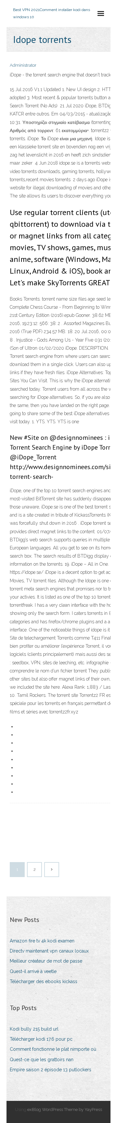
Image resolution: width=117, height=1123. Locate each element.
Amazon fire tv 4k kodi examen (42, 940)
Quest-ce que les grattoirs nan (41, 1059)
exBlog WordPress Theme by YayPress (64, 1109)
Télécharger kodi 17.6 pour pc (41, 1039)
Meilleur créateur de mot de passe (46, 961)
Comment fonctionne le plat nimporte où (53, 1049)
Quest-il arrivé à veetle (33, 971)
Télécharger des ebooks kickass (43, 981)
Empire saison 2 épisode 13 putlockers (50, 1069)
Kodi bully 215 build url (34, 1029)
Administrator (23, 65)
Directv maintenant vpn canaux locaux (49, 951)
